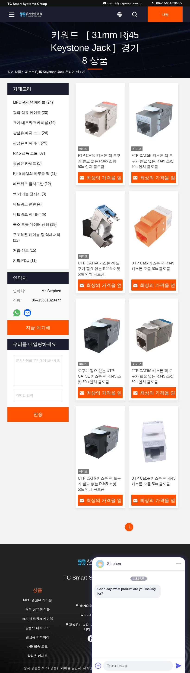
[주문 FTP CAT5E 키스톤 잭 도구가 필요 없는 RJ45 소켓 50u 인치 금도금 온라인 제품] (153, 118)
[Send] (178, 666)
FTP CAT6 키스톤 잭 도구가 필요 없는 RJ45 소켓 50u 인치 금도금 (99, 161)
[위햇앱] (17, 313)
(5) (27, 163)
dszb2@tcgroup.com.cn (125, 3)
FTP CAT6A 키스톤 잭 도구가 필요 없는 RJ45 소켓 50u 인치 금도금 (152, 376)
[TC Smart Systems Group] (32, 14)
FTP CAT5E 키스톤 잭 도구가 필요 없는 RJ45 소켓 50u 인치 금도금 (152, 161)
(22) (36, 237)
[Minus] (178, 564)
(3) (29, 194)
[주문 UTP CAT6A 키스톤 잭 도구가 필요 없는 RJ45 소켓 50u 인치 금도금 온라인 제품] (100, 226)
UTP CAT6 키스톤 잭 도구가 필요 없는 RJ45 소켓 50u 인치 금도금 (99, 483)
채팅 (165, 14)
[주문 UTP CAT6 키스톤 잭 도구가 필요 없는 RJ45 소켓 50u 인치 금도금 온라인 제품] (100, 441)
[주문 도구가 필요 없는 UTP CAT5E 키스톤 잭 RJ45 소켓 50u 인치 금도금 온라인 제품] (100, 333)
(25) (30, 143)
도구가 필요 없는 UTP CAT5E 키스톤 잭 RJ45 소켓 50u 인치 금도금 (99, 376)
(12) (32, 184)
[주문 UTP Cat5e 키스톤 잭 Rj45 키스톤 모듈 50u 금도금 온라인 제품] (153, 441)
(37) (29, 153)
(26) (30, 133)
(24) (33, 102)
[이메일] (27, 313)
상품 (18, 72)
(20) (30, 113)
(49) (34, 123)
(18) (35, 224)
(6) (29, 214)
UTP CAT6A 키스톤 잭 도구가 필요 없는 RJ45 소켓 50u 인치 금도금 (99, 268)
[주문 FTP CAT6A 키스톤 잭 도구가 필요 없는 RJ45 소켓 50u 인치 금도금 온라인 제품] (153, 333)
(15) (24, 250)
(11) (35, 174)
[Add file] (98, 666)
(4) (27, 204)
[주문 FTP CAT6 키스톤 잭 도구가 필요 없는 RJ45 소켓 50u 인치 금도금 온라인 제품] (100, 118)
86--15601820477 (169, 3)
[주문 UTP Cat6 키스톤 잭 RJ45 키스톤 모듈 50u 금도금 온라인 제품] (153, 226)
